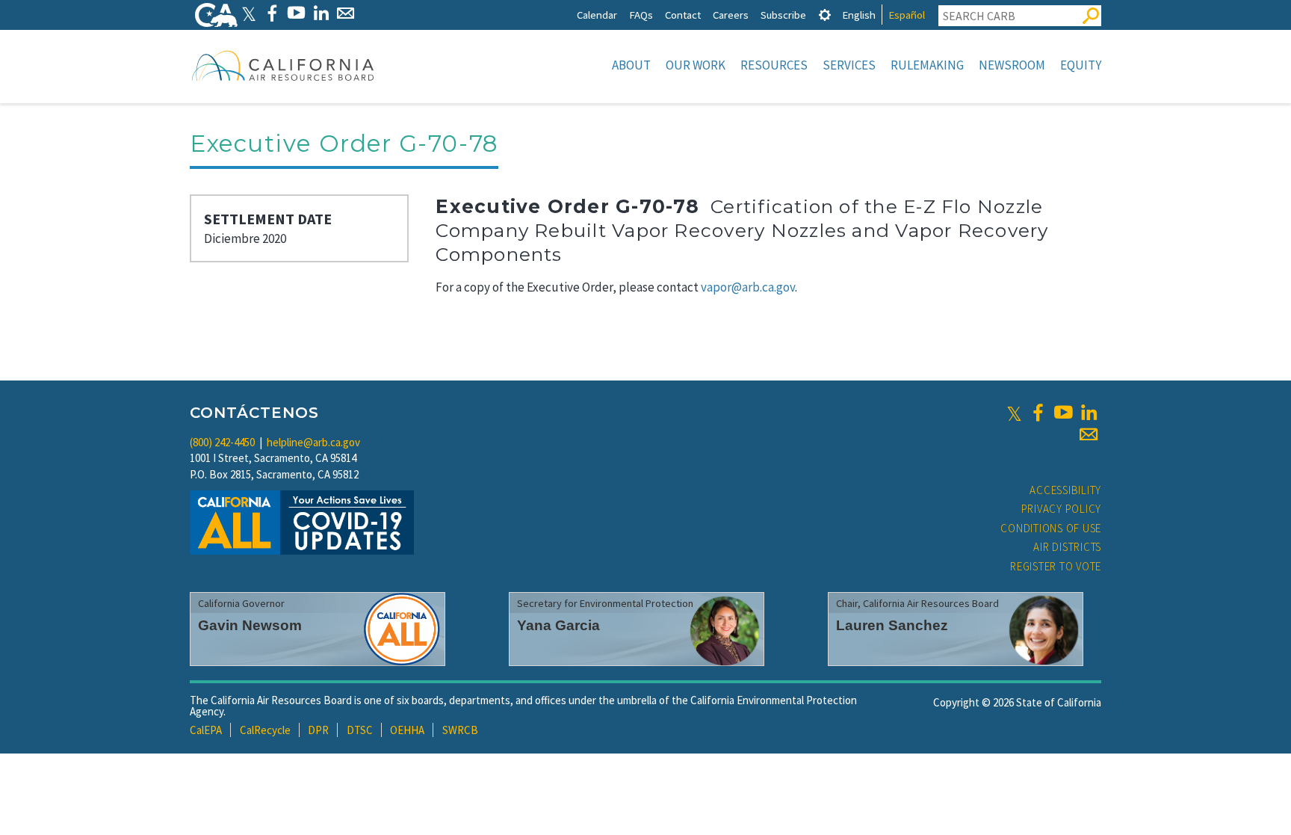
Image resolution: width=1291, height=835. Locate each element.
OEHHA (407, 730)
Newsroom (1012, 65)
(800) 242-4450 (222, 442)
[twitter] (1014, 412)
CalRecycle (265, 730)
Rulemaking (927, 65)
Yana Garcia (558, 625)
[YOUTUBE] (296, 13)
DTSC (360, 730)
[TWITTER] (248, 13)
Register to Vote (1055, 566)
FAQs (641, 14)
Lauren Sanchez (892, 625)
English (859, 14)
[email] (1088, 434)
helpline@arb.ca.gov (313, 442)
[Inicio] (283, 65)
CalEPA (206, 730)
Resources (774, 65)
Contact (683, 14)
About (631, 65)
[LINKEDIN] (321, 13)
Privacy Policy (1061, 509)
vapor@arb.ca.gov (748, 287)
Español (906, 14)
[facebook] (1037, 412)
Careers (731, 14)
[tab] (825, 14)
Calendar (597, 14)
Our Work (695, 65)
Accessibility (1065, 490)
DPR (318, 730)
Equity (1080, 65)
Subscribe (783, 14)
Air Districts (1067, 547)
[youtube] (1063, 412)
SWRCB (460, 730)
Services (849, 65)
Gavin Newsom (250, 625)
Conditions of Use (1050, 528)
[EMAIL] (345, 13)
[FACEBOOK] (271, 13)
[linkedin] (1088, 412)
